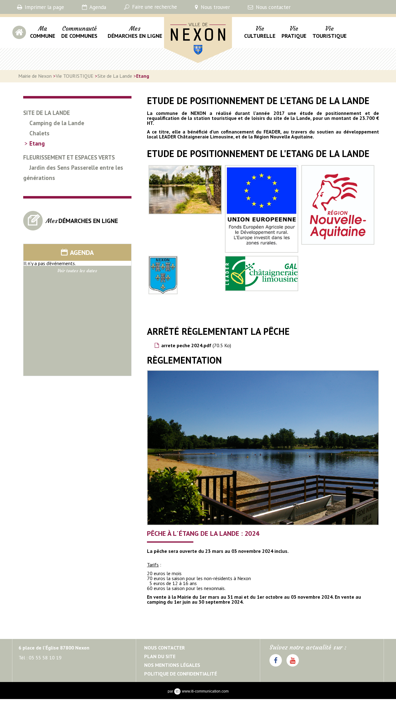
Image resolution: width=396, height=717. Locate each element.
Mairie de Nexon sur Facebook (275, 666)
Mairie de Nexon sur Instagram (292, 666)
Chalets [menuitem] (39, 133)
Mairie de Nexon (183, 66)
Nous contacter (272, 7)
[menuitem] (42, 36)
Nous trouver (214, 7)
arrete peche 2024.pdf (196, 345)
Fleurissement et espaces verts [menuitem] (69, 157)
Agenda (97, 7)
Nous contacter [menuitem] (164, 648)
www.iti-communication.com (205, 691)
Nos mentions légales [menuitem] (172, 665)
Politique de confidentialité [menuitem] (180, 674)
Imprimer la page (43, 7)
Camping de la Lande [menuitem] (56, 123)
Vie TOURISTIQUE (74, 76)
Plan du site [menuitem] (159, 656)
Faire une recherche (154, 6)
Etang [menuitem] (37, 143)
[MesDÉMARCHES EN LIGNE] (68, 228)
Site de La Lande (114, 76)
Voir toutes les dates (77, 270)
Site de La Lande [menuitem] (46, 112)
